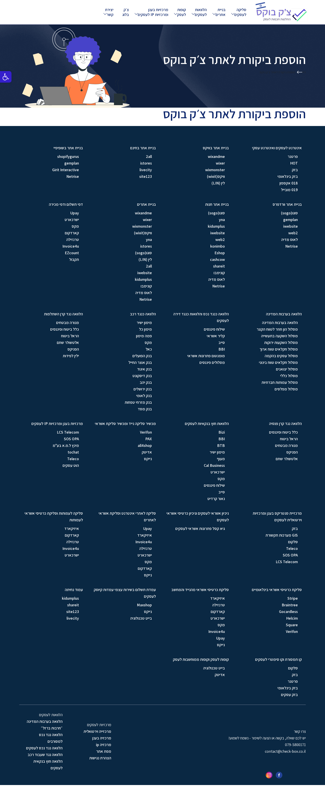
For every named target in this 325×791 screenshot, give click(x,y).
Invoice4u (70, 246)
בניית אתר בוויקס (216, 147)
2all (149, 156)
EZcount (72, 252)
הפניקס (73, 349)
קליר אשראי (216, 335)
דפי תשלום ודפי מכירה (66, 204)
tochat (73, 452)
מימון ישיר (144, 322)
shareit (219, 266)
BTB (221, 445)
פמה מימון (144, 335)
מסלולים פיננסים (212, 362)
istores (146, 163)
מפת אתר (103, 751)
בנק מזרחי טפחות (138, 402)
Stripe (292, 598)
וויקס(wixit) (216, 176)
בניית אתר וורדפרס (287, 204)
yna (222, 219)
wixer (220, 163)
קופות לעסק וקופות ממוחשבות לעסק (201, 659)
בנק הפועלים (142, 355)
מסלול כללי (289, 375)
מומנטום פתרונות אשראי (206, 355)
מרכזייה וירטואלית (97, 731)
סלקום (293, 541)
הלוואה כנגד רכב (143, 313)
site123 (145, 176)
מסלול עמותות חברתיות (280, 382)
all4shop (145, 445)
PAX (148, 438)
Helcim (292, 618)
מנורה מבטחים (67, 322)
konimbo (217, 246)
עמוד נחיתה (74, 589)
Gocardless (288, 611)
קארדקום (72, 232)
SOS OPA (71, 438)
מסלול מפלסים (286, 389)
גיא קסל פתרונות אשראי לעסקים (200, 528)
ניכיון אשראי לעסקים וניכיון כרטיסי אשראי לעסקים (197, 516)
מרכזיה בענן (101, 738)
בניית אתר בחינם (143, 147)
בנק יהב (146, 382)
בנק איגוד (144, 369)
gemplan (71, 163)
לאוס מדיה (289, 239)
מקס (75, 226)
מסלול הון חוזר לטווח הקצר (277, 329)
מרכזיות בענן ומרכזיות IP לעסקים (153, 12)
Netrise (72, 176)
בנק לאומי (144, 395)
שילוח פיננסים (214, 329)
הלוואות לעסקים (201, 12)
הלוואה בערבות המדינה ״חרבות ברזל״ (45, 725)
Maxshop (144, 604)
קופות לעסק (181, 12)
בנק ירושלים (143, 389)
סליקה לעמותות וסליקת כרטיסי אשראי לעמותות (54, 516)
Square (292, 624)
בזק (295, 169)
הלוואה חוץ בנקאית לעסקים (48, 764)
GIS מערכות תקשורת (282, 535)
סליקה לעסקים (240, 12)
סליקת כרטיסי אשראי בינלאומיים (277, 589)
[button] (5, 77)
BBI (221, 349)
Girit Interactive (65, 169)
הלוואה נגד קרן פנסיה (285, 423)
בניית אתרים (221, 12)
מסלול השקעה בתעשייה (279, 335)
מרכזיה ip (103, 744)
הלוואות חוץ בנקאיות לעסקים (207, 423)
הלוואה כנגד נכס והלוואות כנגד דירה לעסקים (201, 317)
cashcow (217, 259)
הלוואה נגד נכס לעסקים (44, 747)
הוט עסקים (71, 465)
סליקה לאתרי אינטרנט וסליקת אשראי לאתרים (127, 516)
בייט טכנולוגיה (141, 618)
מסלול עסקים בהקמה (281, 355)
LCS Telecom (68, 432)
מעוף (221, 458)
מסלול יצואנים (287, 369)
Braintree (290, 604)
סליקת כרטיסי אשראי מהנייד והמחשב (200, 589)
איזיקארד (144, 535)
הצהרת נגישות (100, 757)
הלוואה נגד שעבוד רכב (45, 754)
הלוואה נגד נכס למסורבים (51, 738)
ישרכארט (72, 219)
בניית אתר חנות (217, 204)
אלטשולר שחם (68, 342)
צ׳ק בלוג (125, 12)
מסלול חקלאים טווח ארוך (279, 349)
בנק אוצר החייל (140, 362)
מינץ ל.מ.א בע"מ (66, 445)
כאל (149, 349)
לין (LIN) (218, 183)
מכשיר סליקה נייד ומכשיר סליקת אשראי (125, 423)
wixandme (216, 156)
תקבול (74, 259)
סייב (221, 342)
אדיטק (147, 452)
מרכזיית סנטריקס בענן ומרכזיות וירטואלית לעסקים (277, 516)
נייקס (148, 458)
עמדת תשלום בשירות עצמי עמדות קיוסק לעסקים (125, 593)
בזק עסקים (289, 694)
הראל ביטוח (70, 335)
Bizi (221, 432)
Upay (74, 212)
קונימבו (219, 272)
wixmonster (215, 169)
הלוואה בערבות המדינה (284, 313)
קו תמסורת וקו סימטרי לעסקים (278, 659)
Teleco (73, 458)
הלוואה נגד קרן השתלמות (63, 313)
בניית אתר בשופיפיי (68, 147)
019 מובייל (289, 189)
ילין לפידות (71, 355)
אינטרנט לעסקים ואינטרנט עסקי (277, 147)
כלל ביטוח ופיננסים (64, 329)
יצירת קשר (109, 12)
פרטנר (293, 156)
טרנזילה (72, 239)
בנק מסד (145, 408)
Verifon (146, 432)
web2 (293, 232)
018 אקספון (288, 183)
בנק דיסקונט (142, 375)
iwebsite (290, 226)
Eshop (219, 252)
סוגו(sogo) (289, 212)
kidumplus (216, 226)
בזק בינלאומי (287, 176)
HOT (294, 163)
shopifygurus (68, 156)
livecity (146, 169)
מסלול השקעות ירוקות (281, 342)
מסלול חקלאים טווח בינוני (278, 362)
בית (304, 72)
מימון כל (145, 329)
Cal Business (214, 465)
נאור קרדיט (216, 498)
